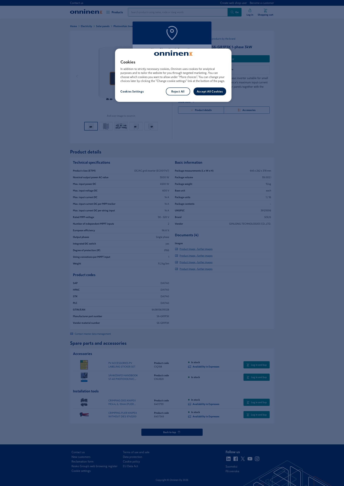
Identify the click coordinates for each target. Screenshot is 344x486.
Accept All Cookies (210, 91)
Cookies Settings (132, 91)
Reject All (178, 91)
